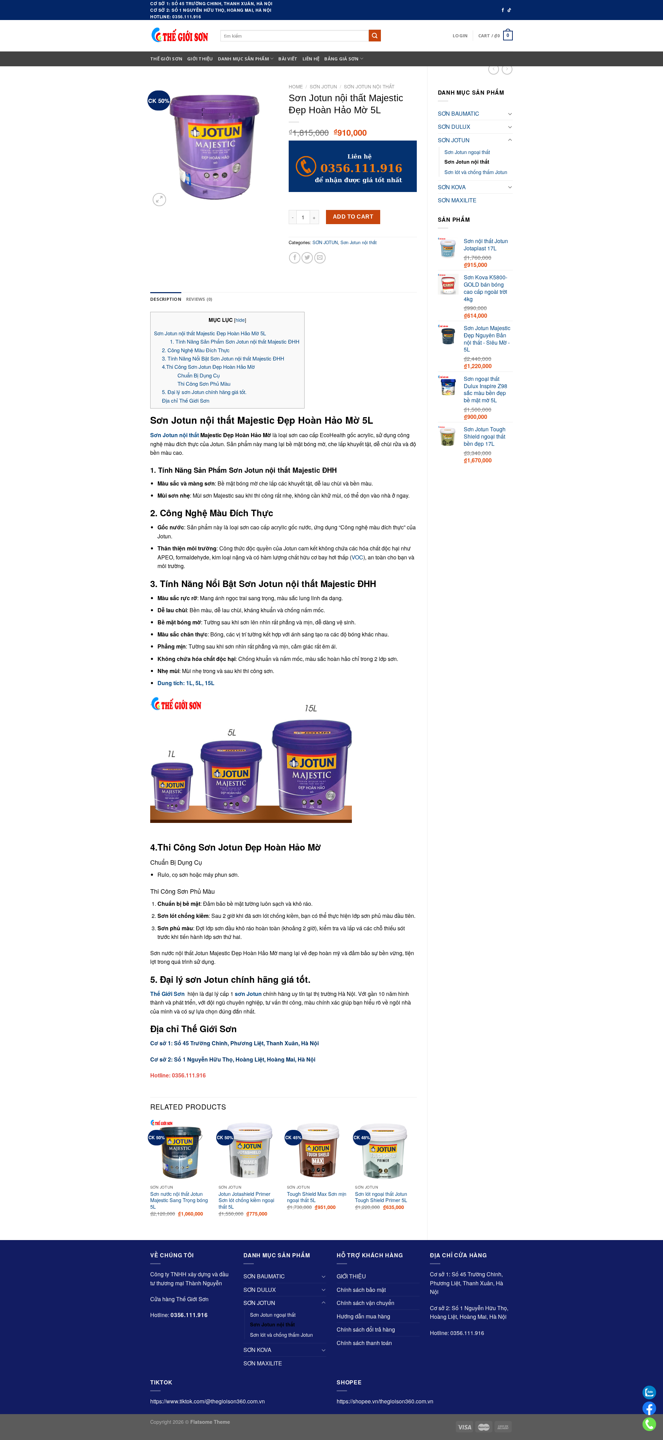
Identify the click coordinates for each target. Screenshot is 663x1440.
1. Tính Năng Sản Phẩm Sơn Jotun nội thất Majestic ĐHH (235, 341)
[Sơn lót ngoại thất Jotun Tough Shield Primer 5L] (385, 1150)
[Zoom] (159, 200)
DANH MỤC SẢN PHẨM (243, 59)
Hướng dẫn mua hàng (363, 1316)
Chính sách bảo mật (361, 1290)
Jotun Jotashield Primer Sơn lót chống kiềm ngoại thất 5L (246, 1200)
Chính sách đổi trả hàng (366, 1329)
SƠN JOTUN (454, 140)
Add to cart (353, 217)
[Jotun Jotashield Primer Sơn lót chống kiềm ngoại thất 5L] (249, 1150)
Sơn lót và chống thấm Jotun (475, 171)
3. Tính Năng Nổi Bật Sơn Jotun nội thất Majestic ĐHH (224, 358)
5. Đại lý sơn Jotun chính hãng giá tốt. (204, 391)
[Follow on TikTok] (509, 10)
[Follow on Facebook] (503, 10)
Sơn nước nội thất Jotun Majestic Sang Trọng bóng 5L (179, 1200)
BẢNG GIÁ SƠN (341, 59)
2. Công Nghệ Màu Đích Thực (196, 350)
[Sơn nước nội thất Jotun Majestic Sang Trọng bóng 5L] (181, 1150)
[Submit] (375, 35)
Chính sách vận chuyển (365, 1303)
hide (240, 319)
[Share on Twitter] (307, 257)
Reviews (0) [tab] (199, 299)
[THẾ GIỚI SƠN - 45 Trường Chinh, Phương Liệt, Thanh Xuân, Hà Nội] (180, 35)
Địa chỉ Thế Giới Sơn (185, 400)
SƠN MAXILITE (457, 200)
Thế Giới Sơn (166, 59)
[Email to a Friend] (320, 257)
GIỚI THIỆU (200, 59)
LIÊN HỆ (311, 59)
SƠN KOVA (452, 187)
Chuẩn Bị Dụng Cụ (198, 375)
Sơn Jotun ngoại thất (467, 151)
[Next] (416, 1174)
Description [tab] (165, 299)
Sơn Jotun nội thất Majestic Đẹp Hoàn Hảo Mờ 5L (210, 333)
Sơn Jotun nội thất (466, 161)
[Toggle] (510, 113)
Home (296, 86)
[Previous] (150, 1174)
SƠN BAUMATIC (458, 113)
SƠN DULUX (454, 127)
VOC (357, 557)
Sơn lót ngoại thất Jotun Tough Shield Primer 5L (381, 1197)
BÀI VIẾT (287, 59)
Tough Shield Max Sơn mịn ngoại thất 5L (316, 1197)
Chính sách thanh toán (364, 1343)
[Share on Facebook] (294, 257)
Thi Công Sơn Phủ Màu (203, 383)
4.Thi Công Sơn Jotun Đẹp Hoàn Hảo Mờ (208, 366)
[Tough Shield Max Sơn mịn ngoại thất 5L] (317, 1150)
